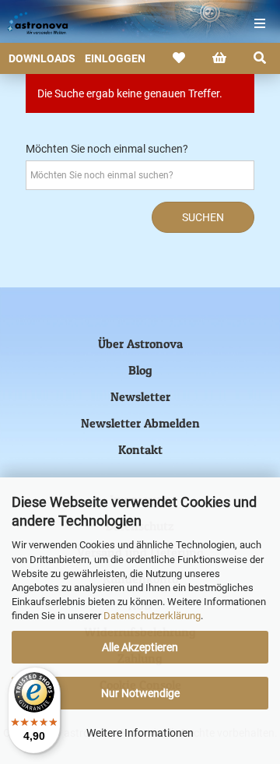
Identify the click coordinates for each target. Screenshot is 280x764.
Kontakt (140, 449)
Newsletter (140, 396)
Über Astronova (140, 343)
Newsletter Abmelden (140, 423)
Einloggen (115, 58)
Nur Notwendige (140, 693)
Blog (140, 370)
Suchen (203, 217)
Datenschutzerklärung (152, 615)
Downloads (42, 58)
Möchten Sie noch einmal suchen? (107, 149)
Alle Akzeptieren (140, 647)
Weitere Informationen (140, 733)
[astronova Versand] (31, 23)
